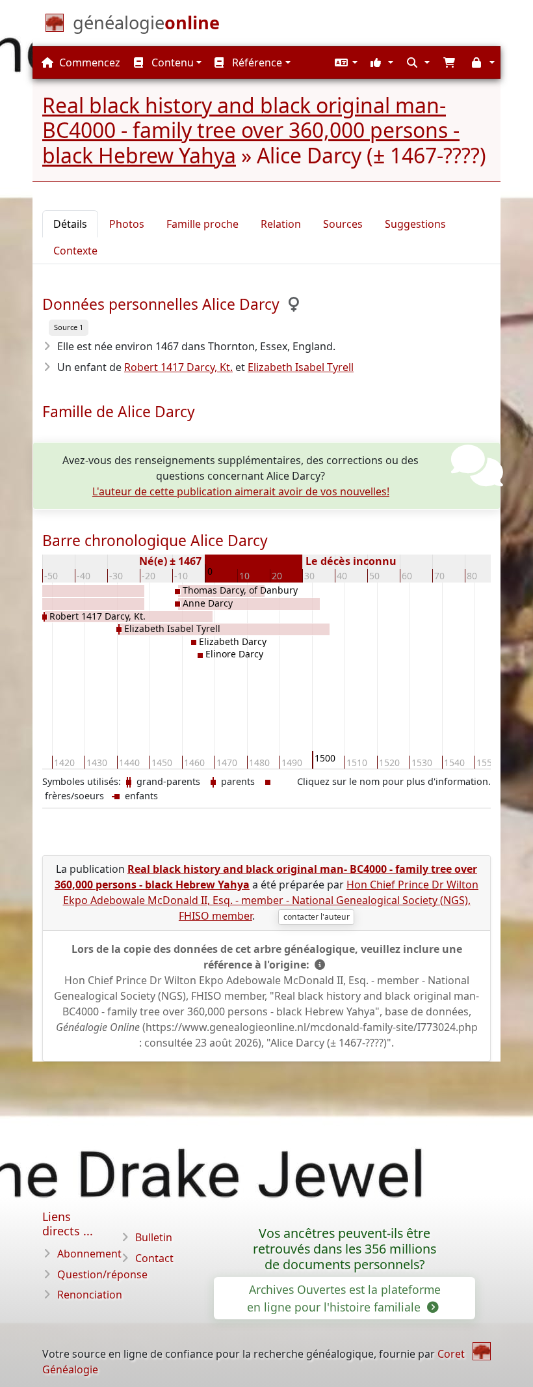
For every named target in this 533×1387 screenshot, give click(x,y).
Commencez (88, 62)
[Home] (482, 1351)
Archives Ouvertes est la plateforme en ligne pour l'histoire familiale (344, 1298)
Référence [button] (255, 62)
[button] (344, 62)
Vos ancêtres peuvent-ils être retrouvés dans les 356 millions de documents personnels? (344, 1249)
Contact (154, 1258)
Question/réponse (102, 1274)
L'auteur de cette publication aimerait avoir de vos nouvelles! (240, 491)
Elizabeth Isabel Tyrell (301, 367)
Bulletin (153, 1237)
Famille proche (202, 224)
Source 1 (68, 327)
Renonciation (89, 1294)
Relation (281, 224)
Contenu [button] (171, 62)
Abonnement (89, 1253)
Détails (70, 224)
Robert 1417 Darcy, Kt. (178, 367)
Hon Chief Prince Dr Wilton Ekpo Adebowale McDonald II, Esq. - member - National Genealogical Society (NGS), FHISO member (271, 900)
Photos (126, 224)
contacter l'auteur (316, 916)
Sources (343, 224)
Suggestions (415, 224)
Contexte (75, 250)
